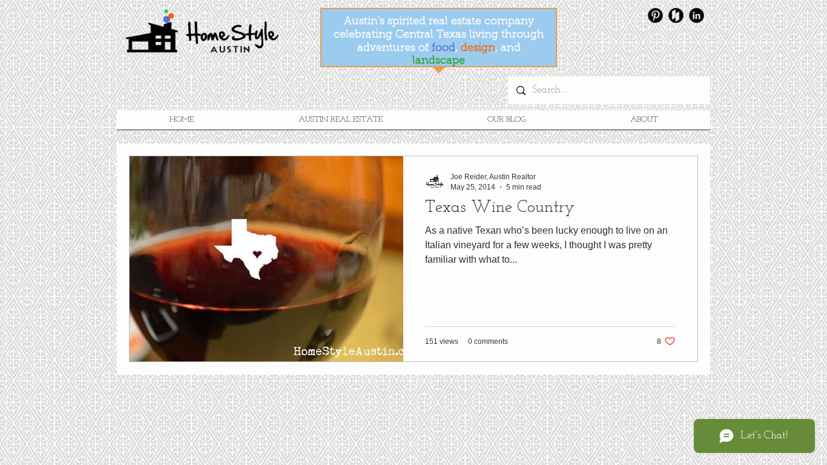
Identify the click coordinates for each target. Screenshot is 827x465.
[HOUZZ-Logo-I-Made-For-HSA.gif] (676, 15)
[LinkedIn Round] (696, 15)
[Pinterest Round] (655, 15)
